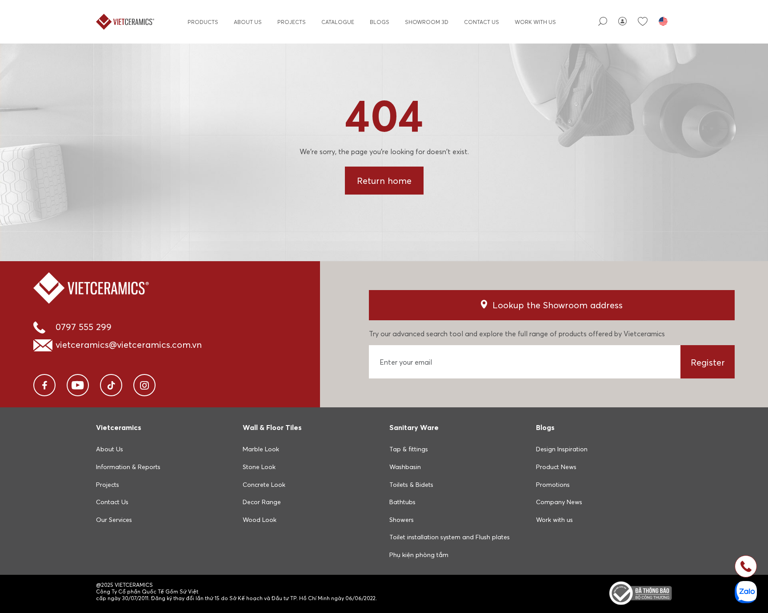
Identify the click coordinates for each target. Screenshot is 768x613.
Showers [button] (401, 520)
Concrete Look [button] (264, 485)
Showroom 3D (426, 22)
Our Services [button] (114, 520)
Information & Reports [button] (128, 467)
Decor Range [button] (262, 502)
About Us (248, 22)
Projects (291, 22)
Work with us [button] (554, 520)
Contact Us (481, 22)
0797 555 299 (84, 326)
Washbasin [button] (405, 467)
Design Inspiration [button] (562, 449)
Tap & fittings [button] (408, 449)
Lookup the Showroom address (557, 304)
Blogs (379, 22)
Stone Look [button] (259, 467)
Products (203, 22)
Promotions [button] (553, 485)
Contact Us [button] (112, 502)
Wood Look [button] (259, 520)
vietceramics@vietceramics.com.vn (129, 344)
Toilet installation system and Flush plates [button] (449, 537)
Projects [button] (107, 485)
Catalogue (337, 22)
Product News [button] (556, 467)
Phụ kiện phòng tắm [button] (418, 555)
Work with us (535, 22)
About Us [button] (109, 449)
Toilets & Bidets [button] (411, 485)
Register (708, 362)
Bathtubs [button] (402, 502)
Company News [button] (559, 502)
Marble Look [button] (261, 449)
